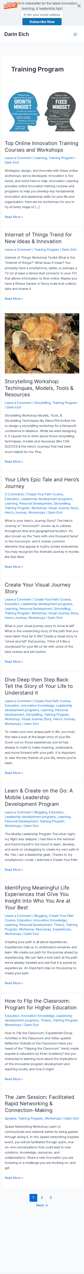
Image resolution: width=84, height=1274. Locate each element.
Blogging (40, 812)
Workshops (36, 512)
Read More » (14, 217)
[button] (42, 13)
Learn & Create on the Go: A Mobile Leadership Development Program (39, 797)
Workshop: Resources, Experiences (45, 929)
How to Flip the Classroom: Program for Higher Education (41, 1004)
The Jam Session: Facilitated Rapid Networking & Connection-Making (39, 1103)
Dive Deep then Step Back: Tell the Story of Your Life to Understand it (39, 686)
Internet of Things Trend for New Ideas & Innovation (38, 238)
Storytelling (42, 403)
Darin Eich (16, 34)
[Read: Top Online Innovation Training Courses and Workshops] (42, 112)
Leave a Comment (18, 158)
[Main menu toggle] (75, 34)
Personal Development (35, 503)
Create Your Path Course (45, 494)
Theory (59, 925)
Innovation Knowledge (37, 705)
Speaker (10, 1118)
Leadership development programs (46, 499)
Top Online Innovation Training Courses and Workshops (41, 146)
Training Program (61, 158)
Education (12, 499)
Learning (40, 158)
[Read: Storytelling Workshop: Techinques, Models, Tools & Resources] (42, 343)
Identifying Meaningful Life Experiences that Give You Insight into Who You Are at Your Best (38, 898)
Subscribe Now (42, 21)
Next (42, 1205)
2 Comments (14, 494)
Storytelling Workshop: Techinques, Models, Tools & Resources (39, 388)
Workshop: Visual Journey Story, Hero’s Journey (40, 719)
